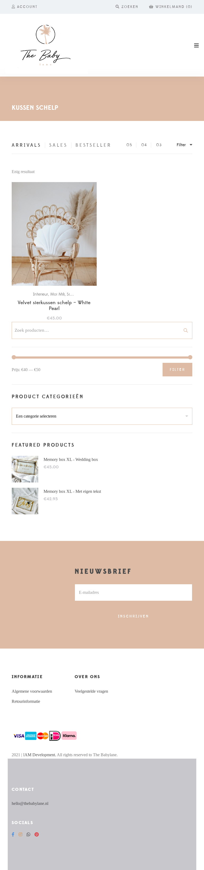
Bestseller (93, 145)
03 (159, 145)
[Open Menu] (196, 45)
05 (129, 145)
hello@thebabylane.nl (30, 803)
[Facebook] (13, 834)
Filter (177, 369)
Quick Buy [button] (57, 234)
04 (144, 145)
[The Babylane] (46, 45)
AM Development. (40, 755)
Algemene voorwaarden (32, 691)
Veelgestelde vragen (91, 691)
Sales (58, 145)
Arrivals (26, 145)
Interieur (40, 294)
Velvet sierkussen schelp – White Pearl (54, 306)
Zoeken (185, 330)
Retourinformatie (26, 701)
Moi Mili (57, 294)
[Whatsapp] (28, 834)
